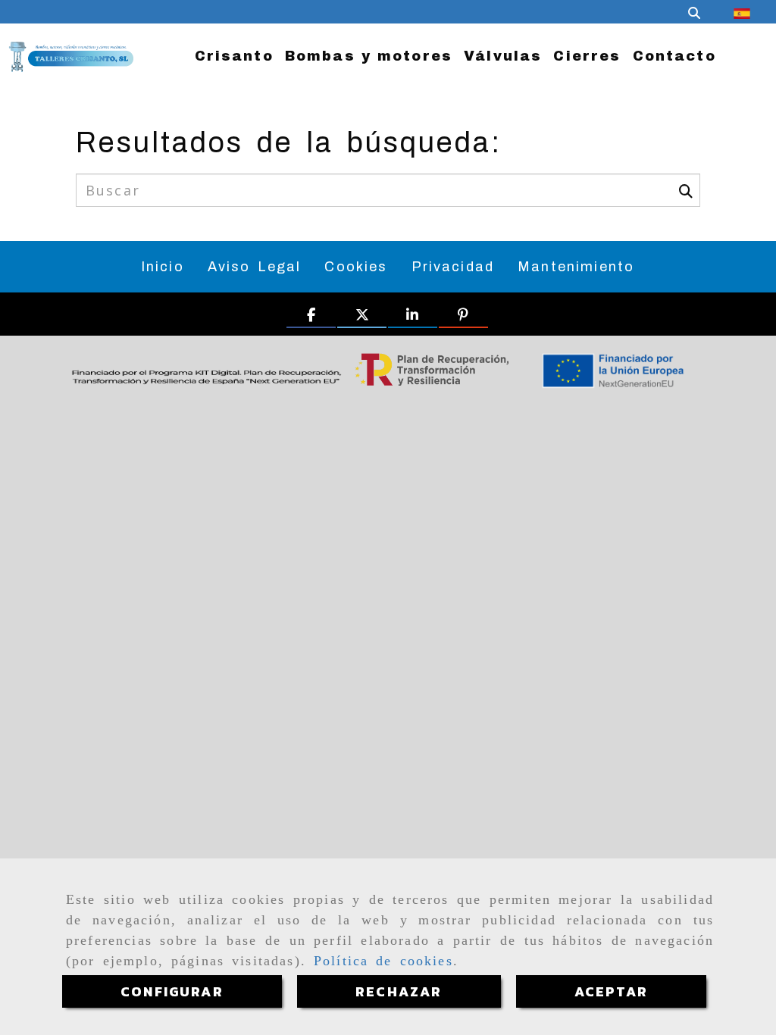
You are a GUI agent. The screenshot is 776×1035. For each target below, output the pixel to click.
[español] (742, 12)
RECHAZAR (398, 991)
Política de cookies (383, 960)
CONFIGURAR (172, 991)
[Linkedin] (412, 316)
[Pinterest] (463, 316)
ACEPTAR (611, 991)
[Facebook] (311, 316)
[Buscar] (694, 12)
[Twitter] (361, 316)
